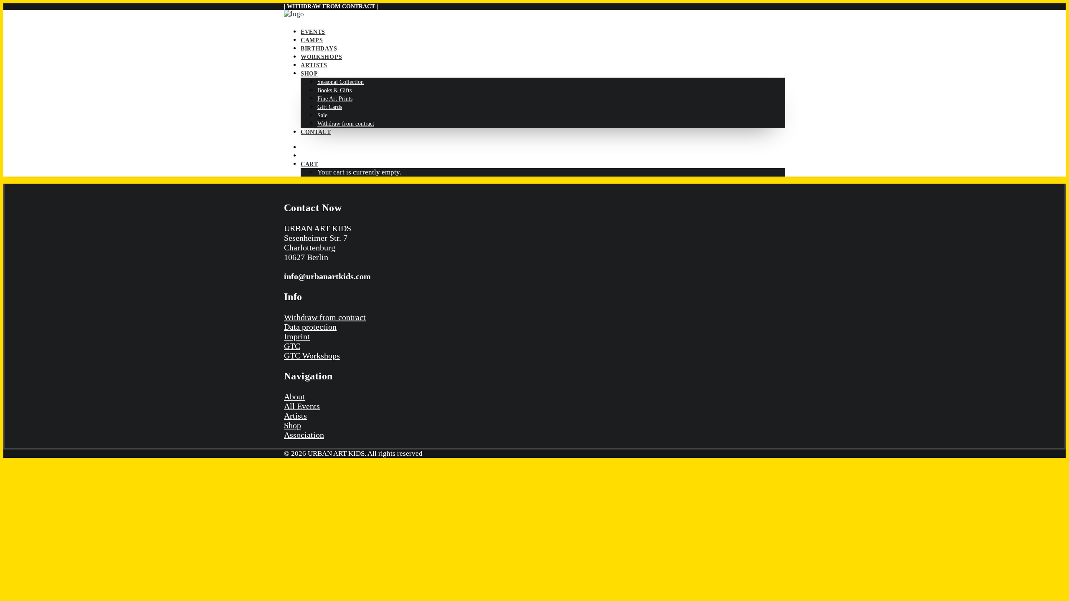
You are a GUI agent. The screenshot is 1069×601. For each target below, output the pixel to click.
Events (313, 32)
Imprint (297, 336)
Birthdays (319, 48)
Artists (314, 65)
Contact (316, 132)
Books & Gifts (334, 90)
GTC (292, 346)
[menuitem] (543, 32)
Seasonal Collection (340, 82)
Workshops (321, 57)
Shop (309, 74)
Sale (322, 115)
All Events (302, 406)
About (294, 396)
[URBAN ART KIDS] (534, 15)
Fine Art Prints (334, 99)
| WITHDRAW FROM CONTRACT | (331, 6)
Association (304, 434)
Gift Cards (329, 107)
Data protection (310, 326)
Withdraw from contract (345, 124)
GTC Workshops (312, 355)
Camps (312, 40)
